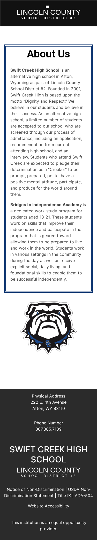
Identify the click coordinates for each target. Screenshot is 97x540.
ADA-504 (84, 495)
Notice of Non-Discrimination (35, 489)
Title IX (64, 495)
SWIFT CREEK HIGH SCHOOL (49, 454)
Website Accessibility (48, 505)
